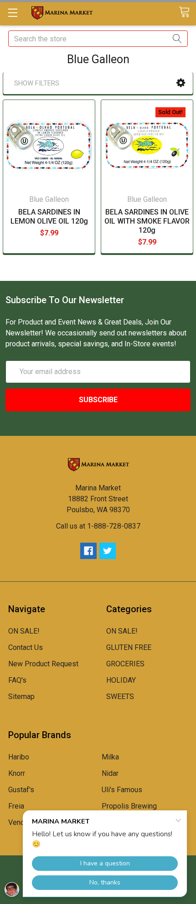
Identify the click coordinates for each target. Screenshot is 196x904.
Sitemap (21, 696)
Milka (110, 757)
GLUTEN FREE (128, 647)
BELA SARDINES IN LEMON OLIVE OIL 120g (49, 216)
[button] (181, 83)
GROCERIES (125, 663)
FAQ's (17, 680)
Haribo (18, 757)
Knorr (16, 773)
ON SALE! (24, 631)
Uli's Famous (122, 789)
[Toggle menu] (12, 12)
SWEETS (120, 696)
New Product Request (43, 663)
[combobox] (98, 38)
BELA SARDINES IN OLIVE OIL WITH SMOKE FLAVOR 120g (147, 221)
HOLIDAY (121, 680)
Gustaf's (21, 789)
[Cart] (187, 12)
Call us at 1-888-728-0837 (98, 526)
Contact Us (25, 647)
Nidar (110, 773)
